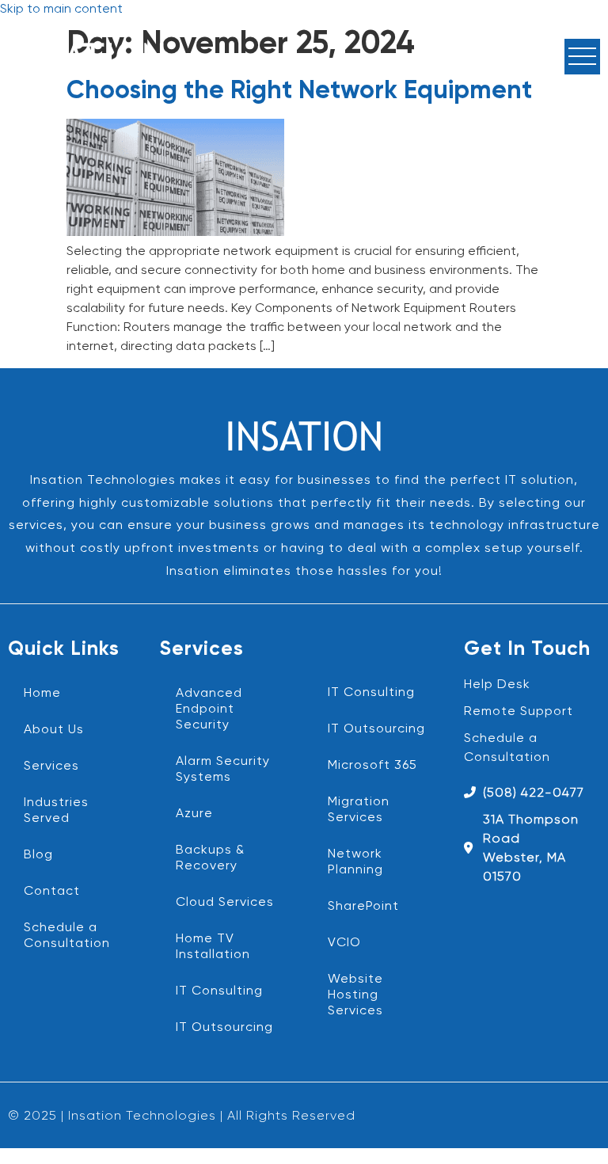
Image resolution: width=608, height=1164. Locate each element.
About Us (54, 730)
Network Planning (355, 862)
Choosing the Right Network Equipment (299, 91)
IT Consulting (219, 991)
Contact (52, 891)
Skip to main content (61, 9)
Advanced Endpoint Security (209, 709)
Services (51, 766)
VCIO (344, 943)
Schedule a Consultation (67, 936)
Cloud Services (225, 902)
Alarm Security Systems (223, 769)
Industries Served (56, 811)
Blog (38, 855)
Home (42, 693)
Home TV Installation (213, 947)
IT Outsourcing (224, 1027)
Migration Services (359, 810)
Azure (194, 814)
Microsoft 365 (372, 765)
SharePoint (363, 906)
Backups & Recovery (210, 858)
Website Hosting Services (355, 995)
